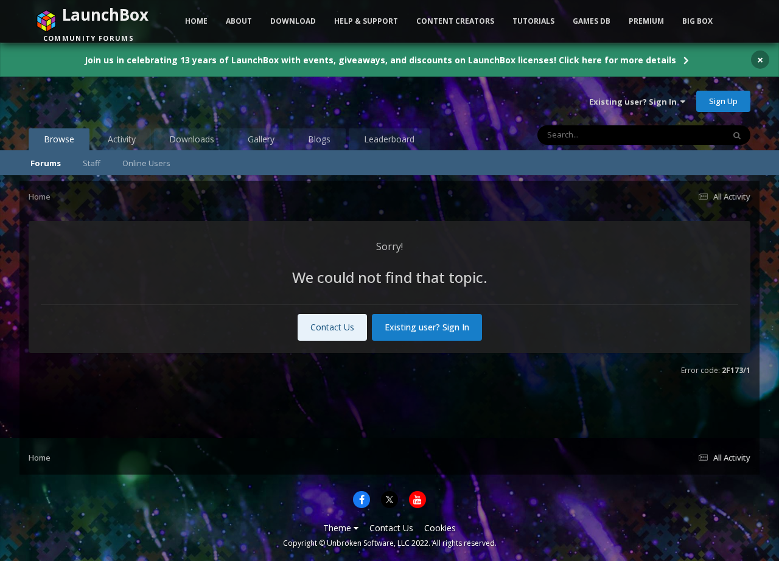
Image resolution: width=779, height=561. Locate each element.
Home (196, 21)
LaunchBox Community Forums (126, 101)
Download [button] (293, 21)
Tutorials (533, 21)
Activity (122, 139)
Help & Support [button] (366, 21)
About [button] (239, 21)
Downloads (191, 139)
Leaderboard (389, 139)
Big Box (697, 21)
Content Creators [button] (455, 21)
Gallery (261, 139)
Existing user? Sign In (634, 101)
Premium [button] (646, 21)
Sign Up (723, 101)
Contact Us (332, 327)
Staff (91, 163)
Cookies (440, 528)
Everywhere (687, 135)
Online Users (146, 163)
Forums (45, 163)
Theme (338, 528)
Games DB (591, 21)
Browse (59, 139)
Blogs (319, 139)
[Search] (737, 135)
